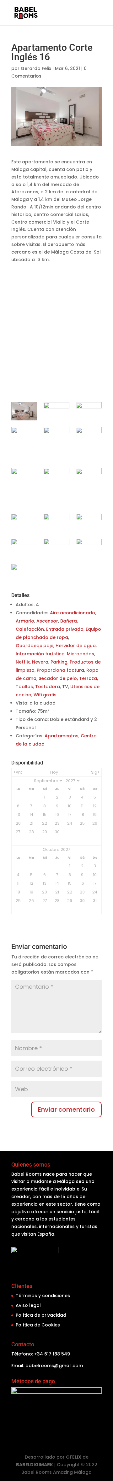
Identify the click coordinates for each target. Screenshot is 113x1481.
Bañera (68, 621)
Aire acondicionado (72, 613)
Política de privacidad (41, 1315)
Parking (59, 662)
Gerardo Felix (36, 68)
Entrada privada (64, 629)
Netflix (23, 662)
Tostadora (47, 686)
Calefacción (30, 629)
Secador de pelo (58, 678)
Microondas (80, 654)
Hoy (54, 772)
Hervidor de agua (76, 645)
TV (65, 686)
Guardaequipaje (34, 645)
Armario (25, 621)
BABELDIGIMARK (34, 1464)
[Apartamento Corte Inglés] (24, 411)
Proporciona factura (60, 670)
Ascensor (47, 621)
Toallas (24, 686)
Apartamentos (61, 736)
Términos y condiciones (43, 1295)
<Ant (17, 772)
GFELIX (73, 1457)
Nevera (40, 662)
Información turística (40, 654)
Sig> (95, 772)
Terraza (88, 678)
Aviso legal (28, 1305)
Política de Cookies (38, 1325)
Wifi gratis (45, 695)
